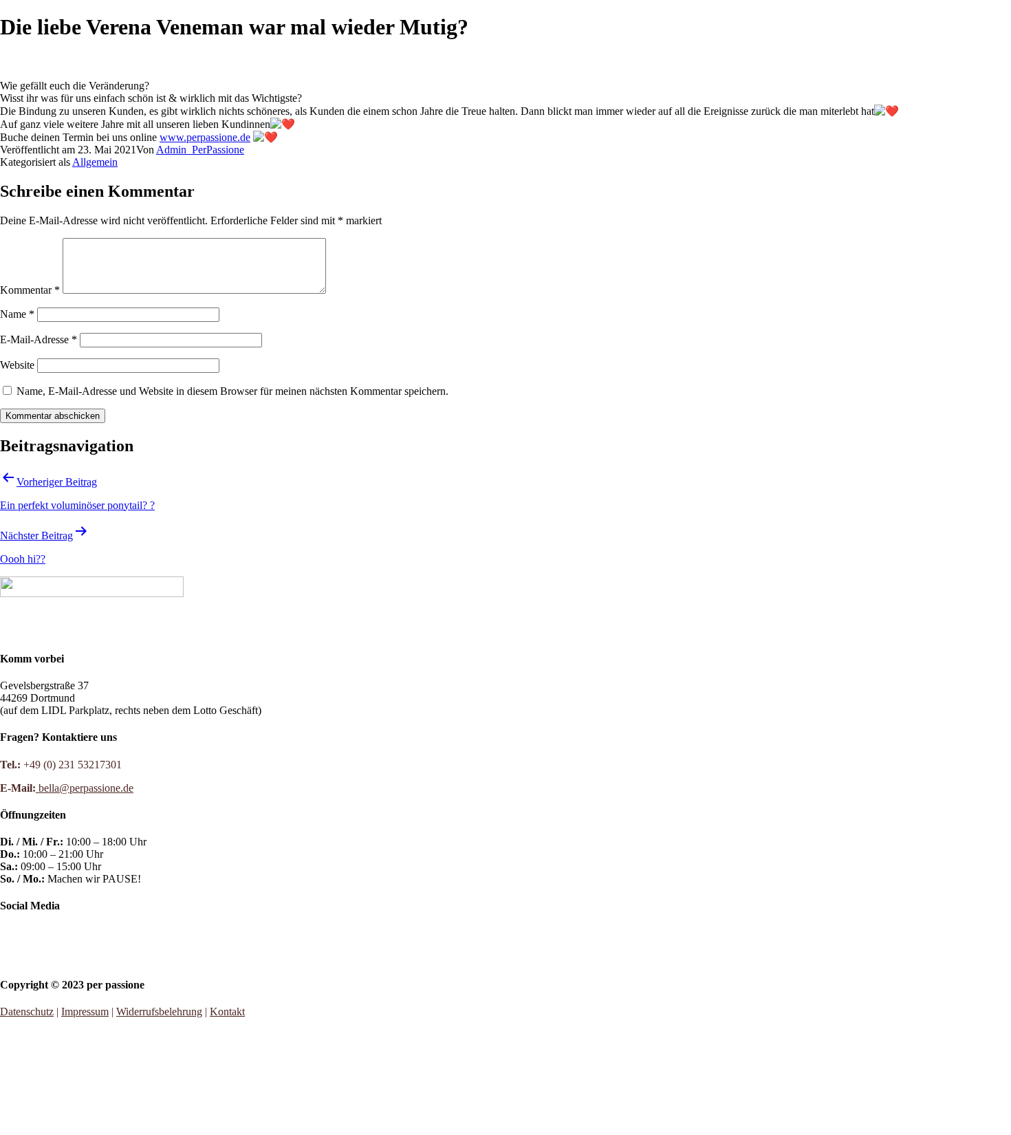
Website (17, 365)
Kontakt (227, 1011)
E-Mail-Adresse (38, 339)
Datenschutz (27, 1011)
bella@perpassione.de (84, 788)
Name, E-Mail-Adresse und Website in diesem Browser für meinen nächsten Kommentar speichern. (232, 391)
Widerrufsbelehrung (159, 1011)
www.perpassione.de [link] (205, 137)
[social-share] (505, 933)
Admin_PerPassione (200, 149)
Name (17, 314)
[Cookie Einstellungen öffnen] (103, 1128)
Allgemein (95, 162)
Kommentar (30, 290)
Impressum (85, 1011)
